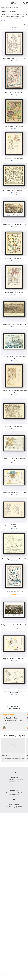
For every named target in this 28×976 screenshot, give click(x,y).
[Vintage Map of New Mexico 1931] (14, 576)
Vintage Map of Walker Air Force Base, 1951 (14, 492)
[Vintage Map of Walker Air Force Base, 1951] (14, 478)
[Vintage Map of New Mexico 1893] (14, 77)
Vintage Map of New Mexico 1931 (14, 591)
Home (2, 7)
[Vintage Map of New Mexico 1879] (14, 411)
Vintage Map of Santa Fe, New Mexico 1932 (14, 190)
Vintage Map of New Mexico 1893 (14, 92)
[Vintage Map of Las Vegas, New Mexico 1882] (14, 610)
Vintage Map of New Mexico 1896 (14, 292)
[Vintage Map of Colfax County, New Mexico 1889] (14, 444)
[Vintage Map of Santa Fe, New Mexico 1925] (14, 544)
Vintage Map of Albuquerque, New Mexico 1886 (14, 357)
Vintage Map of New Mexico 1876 (14, 158)
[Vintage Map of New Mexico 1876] (14, 143)
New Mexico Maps (13, 7)
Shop (6, 7)
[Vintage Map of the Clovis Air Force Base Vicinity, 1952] (14, 676)
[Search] (24, 3)
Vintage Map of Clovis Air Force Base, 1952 (14, 659)
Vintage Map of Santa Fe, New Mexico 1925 (14, 559)
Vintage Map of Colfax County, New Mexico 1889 (14, 459)
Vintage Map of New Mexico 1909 (14, 126)
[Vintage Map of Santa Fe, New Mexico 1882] (14, 210)
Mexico (13, 14)
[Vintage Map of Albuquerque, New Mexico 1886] (14, 342)
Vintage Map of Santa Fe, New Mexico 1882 (14, 224)
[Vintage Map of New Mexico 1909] (14, 111)
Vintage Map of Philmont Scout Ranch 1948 (14, 58)
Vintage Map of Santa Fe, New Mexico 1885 (14, 324)
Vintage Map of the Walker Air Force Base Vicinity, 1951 (14, 525)
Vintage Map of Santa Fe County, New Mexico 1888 (14, 391)
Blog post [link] (5, 756)
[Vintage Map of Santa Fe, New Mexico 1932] (14, 176)
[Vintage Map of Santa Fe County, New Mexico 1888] (14, 376)
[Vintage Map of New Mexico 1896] (14, 277)
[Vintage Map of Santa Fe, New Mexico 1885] (14, 309)
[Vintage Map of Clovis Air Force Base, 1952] (14, 644)
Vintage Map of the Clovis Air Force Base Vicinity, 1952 (14, 692)
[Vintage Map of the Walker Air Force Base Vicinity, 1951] (14, 510)
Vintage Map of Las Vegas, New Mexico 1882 (14, 625)
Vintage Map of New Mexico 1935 (14, 258)
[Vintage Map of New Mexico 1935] (14, 243)
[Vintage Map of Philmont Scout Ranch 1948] (14, 44)
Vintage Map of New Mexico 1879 (14, 426)
